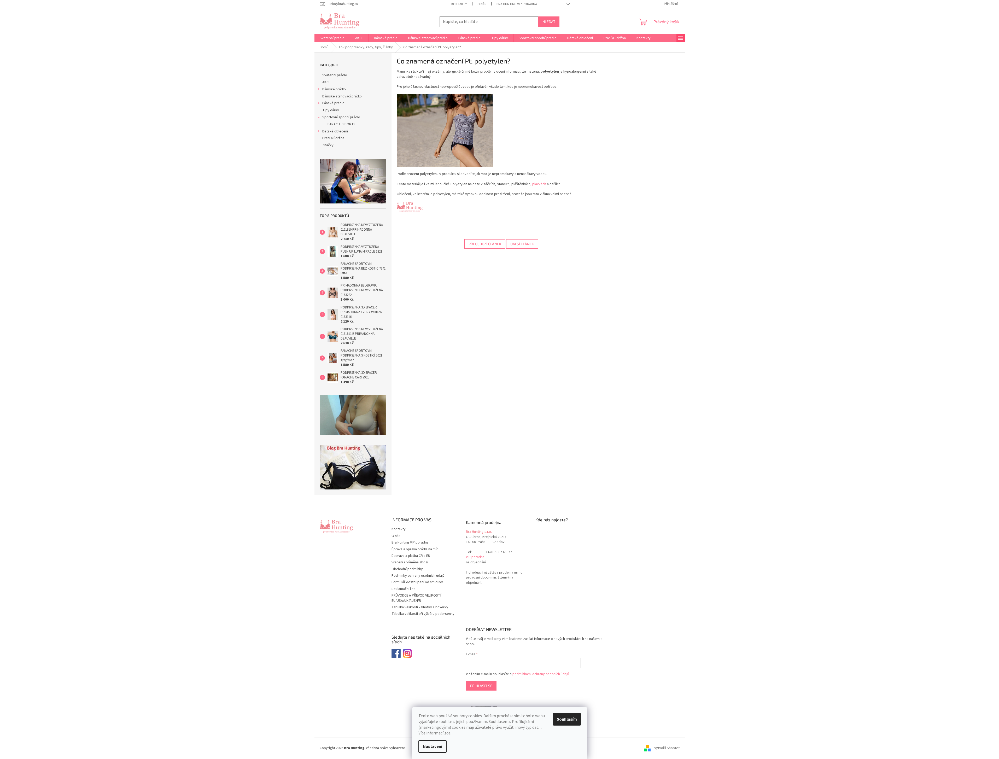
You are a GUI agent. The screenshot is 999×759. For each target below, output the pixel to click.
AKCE (326, 82)
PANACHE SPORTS (341, 124)
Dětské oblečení (335, 131)
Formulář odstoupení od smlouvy (417, 582)
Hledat (548, 21)
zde (447, 733)
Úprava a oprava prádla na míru (416, 549)
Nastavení (432, 746)
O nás (481, 4)
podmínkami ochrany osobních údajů (540, 674)
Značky (328, 145)
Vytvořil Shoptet (667, 748)
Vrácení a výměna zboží (410, 562)
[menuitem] (332, 38)
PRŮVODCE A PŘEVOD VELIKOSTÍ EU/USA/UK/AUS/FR (416, 598)
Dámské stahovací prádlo (342, 96)
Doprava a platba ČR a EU (411, 555)
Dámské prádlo (334, 89)
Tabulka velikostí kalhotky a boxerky (420, 607)
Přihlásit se (481, 686)
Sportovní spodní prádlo (341, 117)
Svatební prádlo (334, 75)
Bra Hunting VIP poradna (516, 4)
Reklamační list (403, 589)
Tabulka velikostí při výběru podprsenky (423, 613)
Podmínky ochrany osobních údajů (418, 575)
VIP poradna (475, 557)
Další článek (522, 244)
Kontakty (459, 4)
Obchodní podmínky (407, 569)
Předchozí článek (485, 244)
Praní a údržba (333, 138)
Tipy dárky (330, 110)
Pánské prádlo (333, 103)
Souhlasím (567, 719)
